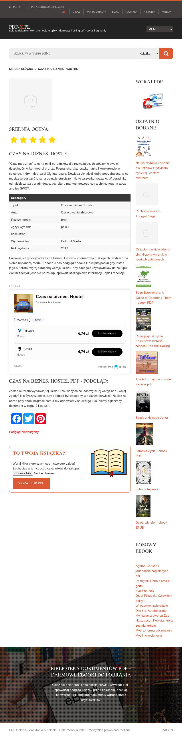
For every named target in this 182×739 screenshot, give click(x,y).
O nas (76, 11)
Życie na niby (145, 590)
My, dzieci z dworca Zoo (152, 615)
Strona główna (21, 68)
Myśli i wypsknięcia (149, 635)
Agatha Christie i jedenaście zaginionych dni (152, 571)
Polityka (131, 11)
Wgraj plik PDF (31, 483)
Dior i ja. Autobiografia (151, 610)
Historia (149, 11)
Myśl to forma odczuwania (154, 630)
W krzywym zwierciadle (152, 605)
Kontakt (167, 11)
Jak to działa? (96, 11)
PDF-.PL (19, 26)
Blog (115, 11)
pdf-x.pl (167, 730)
